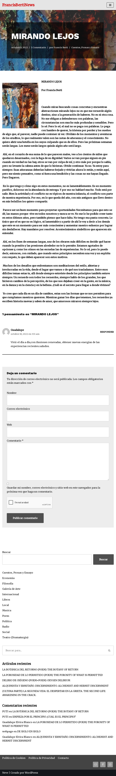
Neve (5, 772)
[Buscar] (109, 650)
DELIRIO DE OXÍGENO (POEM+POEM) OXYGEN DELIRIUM (36, 680)
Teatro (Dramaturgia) (15, 637)
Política (7, 621)
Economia (8, 578)
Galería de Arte (11, 588)
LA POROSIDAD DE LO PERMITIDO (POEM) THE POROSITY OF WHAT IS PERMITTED (52, 674)
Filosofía (7, 583)
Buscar (6, 552)
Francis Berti (61, 47)
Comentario (15, 440)
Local (5, 605)
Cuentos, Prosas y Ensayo (85, 47)
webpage (7, 731)
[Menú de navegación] (110, 5)
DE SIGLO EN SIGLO (28, 731)
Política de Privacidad (42, 757)
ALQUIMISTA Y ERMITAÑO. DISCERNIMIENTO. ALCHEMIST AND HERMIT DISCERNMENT (55, 685)
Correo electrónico (18, 408)
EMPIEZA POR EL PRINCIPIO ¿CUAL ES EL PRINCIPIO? (44, 716)
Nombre (11, 392)
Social (6, 632)
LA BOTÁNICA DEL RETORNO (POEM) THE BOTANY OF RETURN (40, 669)
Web (9, 424)
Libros (6, 599)
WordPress (31, 772)
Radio (5, 626)
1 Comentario (38, 47)
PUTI (5, 711)
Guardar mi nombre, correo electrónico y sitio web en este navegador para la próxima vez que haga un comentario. (53, 489)
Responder (107, 332)
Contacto (63, 757)
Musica (6, 610)
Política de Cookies (14, 757)
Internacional (10, 594)
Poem (5, 615)
